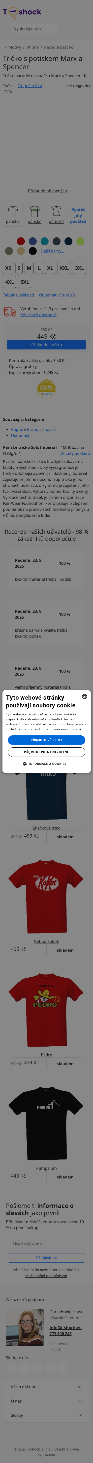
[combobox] (84, 696)
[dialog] (46, 731)
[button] (46, 764)
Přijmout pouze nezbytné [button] (46, 752)
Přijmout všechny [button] (46, 740)
